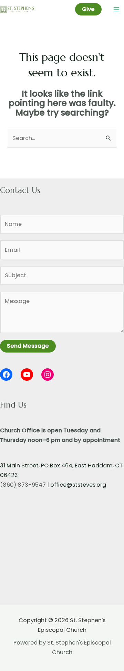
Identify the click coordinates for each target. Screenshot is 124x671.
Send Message (28, 346)
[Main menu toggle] (116, 9)
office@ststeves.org (78, 485)
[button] (88, 9)
